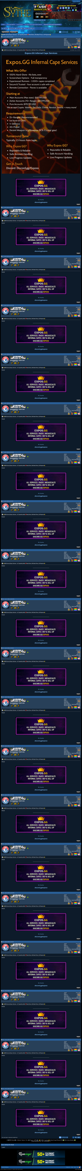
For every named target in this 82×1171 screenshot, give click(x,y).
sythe (33, 28)
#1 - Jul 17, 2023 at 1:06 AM (7, 36)
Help (72, 1167)
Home (75, 1167)
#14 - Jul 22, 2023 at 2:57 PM (8, 794)
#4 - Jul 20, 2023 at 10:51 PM (8, 305)
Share (78, 204)
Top (77, 1167)
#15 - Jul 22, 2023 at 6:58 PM (8, 843)
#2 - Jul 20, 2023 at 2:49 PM (7, 207)
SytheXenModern (5, 1167)
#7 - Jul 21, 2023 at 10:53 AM (8, 452)
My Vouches (41, 199)
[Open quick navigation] (80, 24)
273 (76, 1137)
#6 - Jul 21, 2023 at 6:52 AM (7, 403)
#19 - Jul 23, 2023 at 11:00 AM (8, 1039)
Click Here (78, 43)
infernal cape (12, 28)
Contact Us (68, 1167)
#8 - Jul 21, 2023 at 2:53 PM (7, 501)
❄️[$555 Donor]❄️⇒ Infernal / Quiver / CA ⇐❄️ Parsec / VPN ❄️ (22, 1140)
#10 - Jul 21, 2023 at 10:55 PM (8, 599)
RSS (79, 1167)
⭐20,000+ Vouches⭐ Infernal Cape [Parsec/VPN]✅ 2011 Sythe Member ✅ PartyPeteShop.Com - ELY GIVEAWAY (53, 1141)
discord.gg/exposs (41, 202)
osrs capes (28, 28)
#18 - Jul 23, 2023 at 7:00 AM (8, 990)
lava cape (18, 28)
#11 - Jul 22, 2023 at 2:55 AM (8, 648)
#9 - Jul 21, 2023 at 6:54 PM (7, 550)
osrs (23, 28)
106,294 (78, 39)
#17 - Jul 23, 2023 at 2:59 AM (8, 941)
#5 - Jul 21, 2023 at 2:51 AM (7, 354)
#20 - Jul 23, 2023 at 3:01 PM (8, 1088)
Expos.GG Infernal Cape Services (41, 53)
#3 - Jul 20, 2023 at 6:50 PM (7, 256)
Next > (79, 1137)
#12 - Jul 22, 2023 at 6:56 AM (8, 697)
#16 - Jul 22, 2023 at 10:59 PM (8, 892)
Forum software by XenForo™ (11, 1169)
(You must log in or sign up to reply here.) (10, 1137)
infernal (6, 28)
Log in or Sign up (76, 1)
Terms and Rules (78, 1169)
